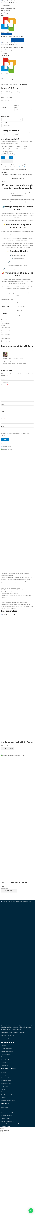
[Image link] (17, 962)
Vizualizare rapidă (8, 752)
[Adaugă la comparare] (3, 752)
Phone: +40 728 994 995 (7, 1035)
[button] (30, 1210)
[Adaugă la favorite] (3, 739)
